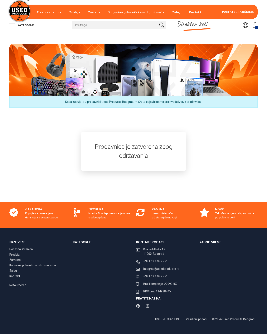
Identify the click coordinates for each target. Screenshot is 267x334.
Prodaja (74, 12)
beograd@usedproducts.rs (161, 268)
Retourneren (17, 285)
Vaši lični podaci (197, 319)
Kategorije (25, 25)
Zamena (94, 12)
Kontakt (195, 12)
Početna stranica (49, 12)
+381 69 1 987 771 (155, 261)
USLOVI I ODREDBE (167, 319)
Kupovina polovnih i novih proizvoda (136, 12)
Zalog (176, 12)
